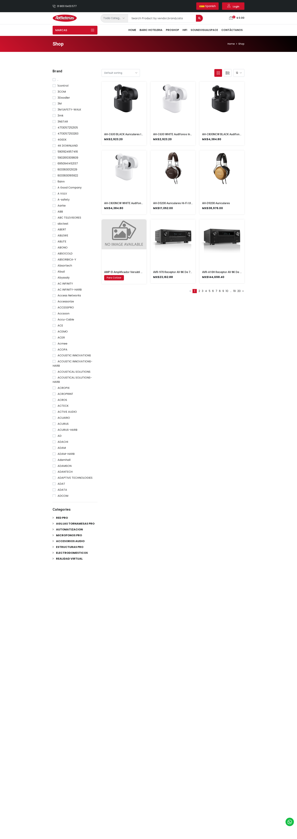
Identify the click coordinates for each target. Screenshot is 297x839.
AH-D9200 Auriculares (216, 203)
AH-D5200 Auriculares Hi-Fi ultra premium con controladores (192, 203)
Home (132, 30)
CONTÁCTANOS (232, 30)
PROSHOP (172, 30)
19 (234, 291)
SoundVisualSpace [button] (204, 30)
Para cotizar (114, 277)
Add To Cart (120, 108)
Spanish (210, 6)
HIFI (185, 30)
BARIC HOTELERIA (151, 30)
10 (227, 291)
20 (239, 291)
